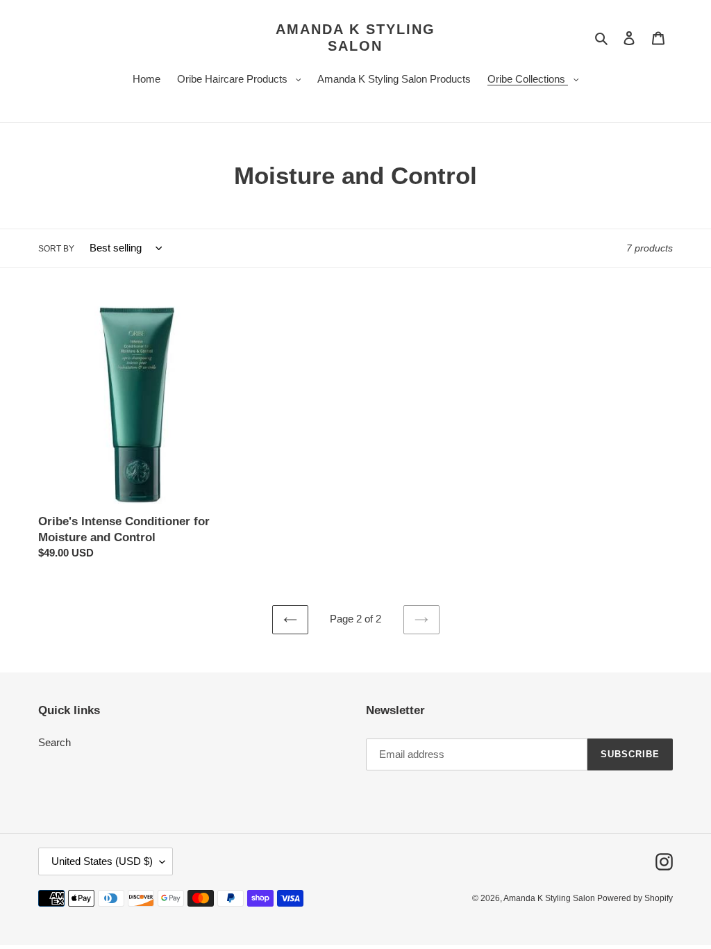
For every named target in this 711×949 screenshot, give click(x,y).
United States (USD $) (102, 861)
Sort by (56, 249)
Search (54, 742)
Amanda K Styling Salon (355, 37)
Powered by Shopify (635, 898)
